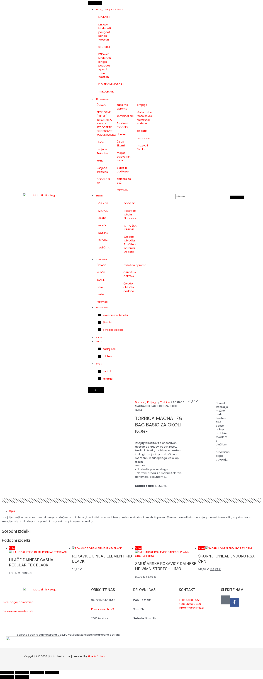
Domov (140, 402)
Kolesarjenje (102, 307)
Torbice (165, 402)
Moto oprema (102, 99)
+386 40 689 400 (190, 604)
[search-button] (237, 197)
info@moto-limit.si (191, 607)
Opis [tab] (12, 511)
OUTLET (99, 341)
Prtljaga (152, 402)
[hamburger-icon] (95, 3)
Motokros (100, 195)
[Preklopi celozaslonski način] (22, 672)
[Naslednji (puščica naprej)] (22, 677)
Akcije (99, 337)
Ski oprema (101, 259)
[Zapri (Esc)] (52, 672)
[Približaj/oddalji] (7, 672)
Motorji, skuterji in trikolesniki (109, 9)
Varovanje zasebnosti (18, 611)
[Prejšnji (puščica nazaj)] (7, 677)
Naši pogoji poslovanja (18, 602)
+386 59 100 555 (190, 600)
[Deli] (37, 672)
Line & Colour (96, 656)
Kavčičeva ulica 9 (102, 609)
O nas (99, 364)
